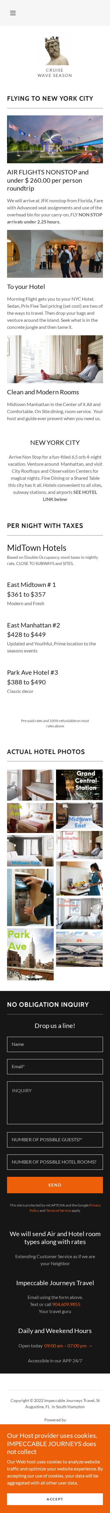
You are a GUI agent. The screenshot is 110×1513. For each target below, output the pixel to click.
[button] (13, 13)
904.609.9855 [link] (66, 1304)
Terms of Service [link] (58, 1210)
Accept (55, 1499)
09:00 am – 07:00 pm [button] (65, 1345)
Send (55, 1184)
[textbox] (55, 1044)
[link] (55, 49)
